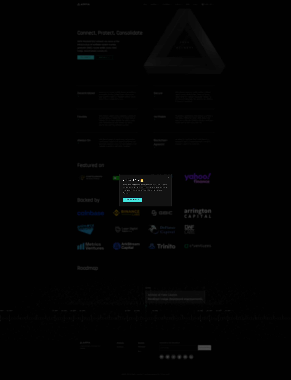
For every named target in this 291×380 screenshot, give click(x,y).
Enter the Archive (131, 200)
